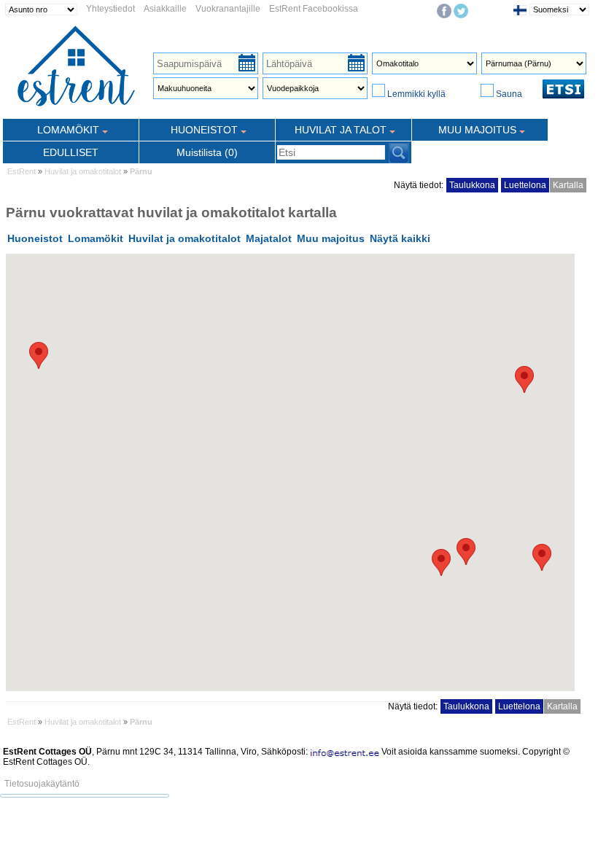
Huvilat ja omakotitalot (82, 171)
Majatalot (269, 238)
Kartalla (568, 185)
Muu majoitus (331, 238)
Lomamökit (95, 238)
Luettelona (525, 185)
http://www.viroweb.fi (174, 772)
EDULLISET (70, 152)
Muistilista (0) (207, 152)
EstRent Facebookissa (313, 9)
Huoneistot (35, 238)
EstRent (21, 171)
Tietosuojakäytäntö (41, 784)
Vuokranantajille (227, 9)
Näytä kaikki (400, 238)
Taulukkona (472, 185)
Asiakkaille (165, 9)
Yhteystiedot (110, 9)
